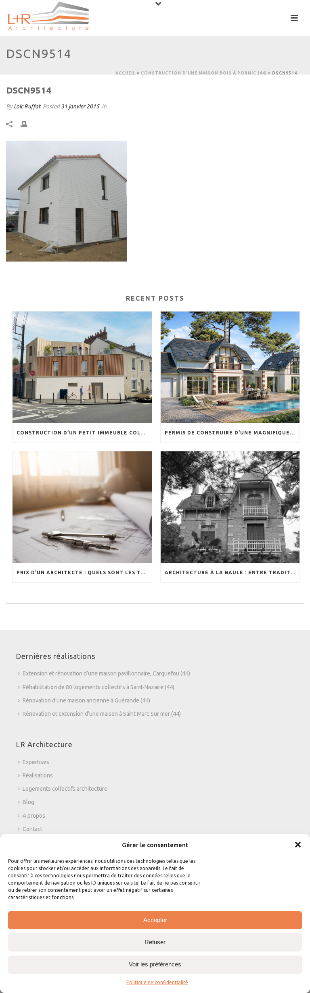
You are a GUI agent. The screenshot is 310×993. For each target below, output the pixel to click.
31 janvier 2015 (80, 106)
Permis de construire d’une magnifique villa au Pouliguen (232, 432)
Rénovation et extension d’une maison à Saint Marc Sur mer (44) (102, 713)
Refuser (155, 942)
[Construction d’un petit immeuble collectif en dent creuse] (82, 367)
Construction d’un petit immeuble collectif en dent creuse (84, 432)
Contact (32, 829)
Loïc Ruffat (27, 106)
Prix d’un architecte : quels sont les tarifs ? (84, 572)
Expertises (36, 762)
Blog (28, 802)
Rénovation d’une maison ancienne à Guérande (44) (86, 700)
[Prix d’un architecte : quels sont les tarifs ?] (82, 507)
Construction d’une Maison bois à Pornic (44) (204, 73)
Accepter (155, 919)
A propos (34, 815)
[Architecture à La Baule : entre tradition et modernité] (230, 507)
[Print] (28, 124)
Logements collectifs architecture (65, 788)
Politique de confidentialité (157, 982)
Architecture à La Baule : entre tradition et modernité (232, 572)
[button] (298, 845)
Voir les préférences (155, 964)
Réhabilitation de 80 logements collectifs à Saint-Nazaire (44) (98, 687)
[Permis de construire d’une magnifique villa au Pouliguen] (230, 367)
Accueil (125, 73)
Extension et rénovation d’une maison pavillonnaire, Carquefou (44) (106, 673)
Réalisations (38, 775)
